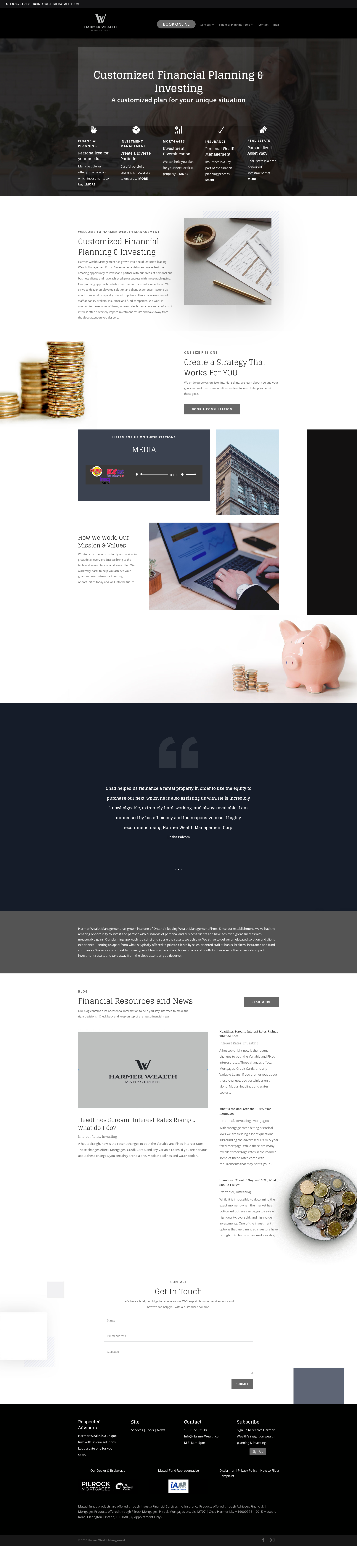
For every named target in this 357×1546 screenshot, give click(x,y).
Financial (226, 1121)
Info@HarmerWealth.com (202, 1436)
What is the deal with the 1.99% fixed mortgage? (245, 1111)
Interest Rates (89, 1136)
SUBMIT (242, 1384)
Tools (150, 1430)
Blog (276, 24)
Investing (109, 1136)
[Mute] (182, 474)
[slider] (190, 474)
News (161, 1430)
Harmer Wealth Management (106, 1540)
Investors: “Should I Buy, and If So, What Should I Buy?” (247, 1183)
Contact (263, 24)
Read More (261, 1002)
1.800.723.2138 (195, 1430)
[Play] (137, 474)
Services (205, 24)
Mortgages (261, 1121)
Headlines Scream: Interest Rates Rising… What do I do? (136, 1124)
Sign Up (258, 1452)
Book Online (176, 24)
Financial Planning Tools (234, 24)
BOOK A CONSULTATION (212, 409)
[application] (164, 474)
